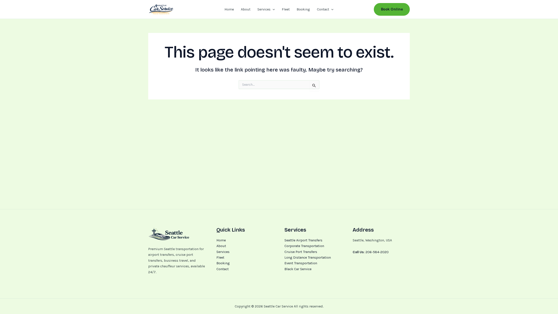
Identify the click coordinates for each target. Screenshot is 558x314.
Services (263, 9)
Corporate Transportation (304, 246)
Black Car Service (297, 269)
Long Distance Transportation (307, 257)
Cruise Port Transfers (300, 252)
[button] (272, 9)
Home (229, 9)
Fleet (286, 9)
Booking (303, 9)
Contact (323, 9)
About (245, 9)
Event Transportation (300, 263)
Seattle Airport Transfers (303, 240)
